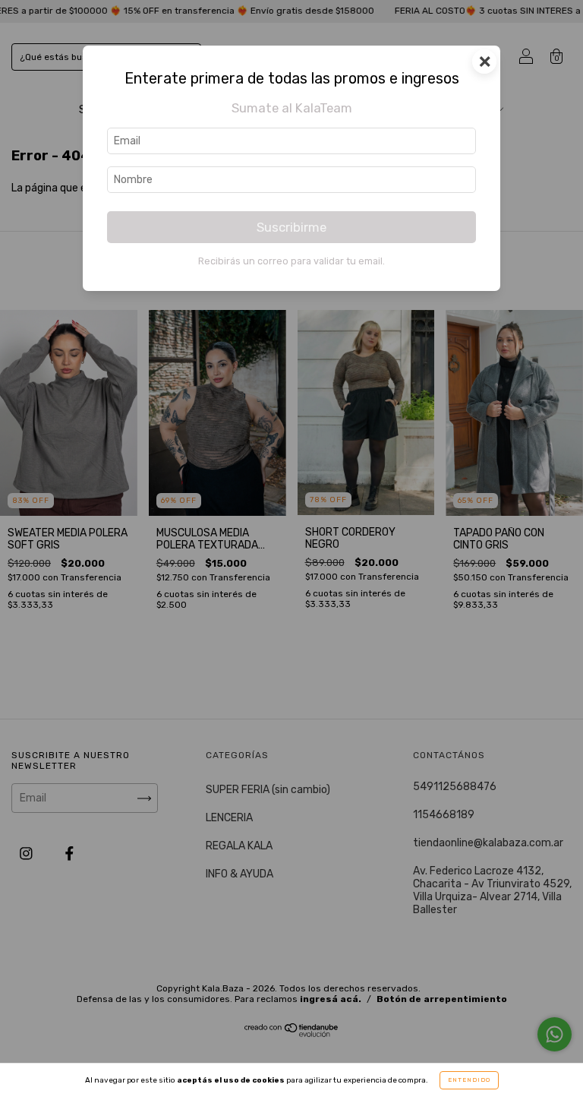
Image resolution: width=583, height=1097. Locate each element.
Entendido (469, 1079)
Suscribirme (291, 227)
